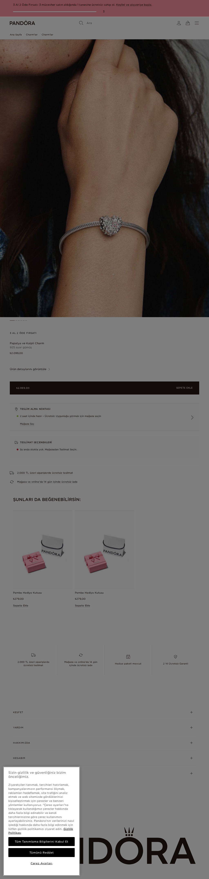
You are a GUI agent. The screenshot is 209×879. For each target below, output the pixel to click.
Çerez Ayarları (41, 863)
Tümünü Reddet (41, 852)
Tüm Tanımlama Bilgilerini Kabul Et (41, 841)
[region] (41, 821)
